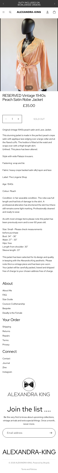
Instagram (7, 371)
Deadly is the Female (12, 312)
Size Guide (7, 299)
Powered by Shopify (41, 463)
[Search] (10, 12)
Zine (4, 367)
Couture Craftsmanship (13, 303)
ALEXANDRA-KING (24, 463)
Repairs (6, 335)
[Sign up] (51, 433)
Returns (6, 331)
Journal (6, 363)
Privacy (5, 344)
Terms (5, 340)
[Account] (47, 12)
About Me (7, 290)
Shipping (6, 326)
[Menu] (3, 12)
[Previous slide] (3, 3)
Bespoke (6, 308)
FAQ (4, 294)
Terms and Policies (29, 469)
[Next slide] (54, 3)
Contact (6, 358)
